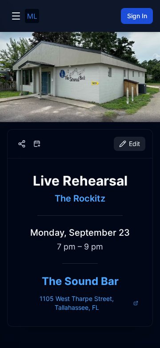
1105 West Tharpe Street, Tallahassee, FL (77, 303)
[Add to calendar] (37, 144)
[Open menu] (16, 16)
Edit (134, 143)
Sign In (137, 16)
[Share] (22, 144)
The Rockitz (80, 198)
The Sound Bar (80, 281)
